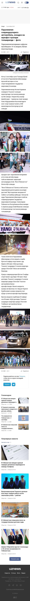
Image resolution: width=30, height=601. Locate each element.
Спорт (3, 26)
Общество (3, 469)
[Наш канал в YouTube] (21, 585)
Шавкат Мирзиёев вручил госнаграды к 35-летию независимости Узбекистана (14, 549)
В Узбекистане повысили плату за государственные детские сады (13, 521)
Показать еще (15, 559)
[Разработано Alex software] (15, 597)
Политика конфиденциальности (15, 589)
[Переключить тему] (27, 3)
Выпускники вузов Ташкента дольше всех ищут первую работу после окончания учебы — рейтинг (14, 493)
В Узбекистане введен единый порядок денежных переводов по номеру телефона (13, 465)
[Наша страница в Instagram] (9, 585)
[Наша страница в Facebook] (17, 585)
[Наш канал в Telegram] (13, 585)
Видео (23, 573)
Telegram (22, 376)
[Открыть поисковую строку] (18, 3)
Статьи (13, 573)
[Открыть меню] (2, 2)
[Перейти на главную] (10, 2)
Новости (7, 573)
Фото (18, 573)
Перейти (7, 384)
